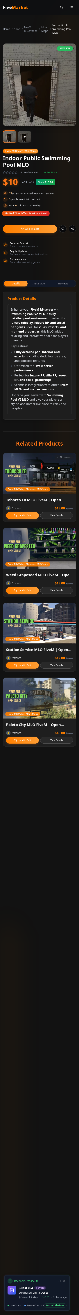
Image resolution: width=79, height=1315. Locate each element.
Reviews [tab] (63, 283)
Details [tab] (16, 283)
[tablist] (39, 283)
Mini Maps (44, 29)
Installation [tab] (39, 283)
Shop (17, 29)
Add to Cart (32, 228)
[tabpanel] (39, 356)
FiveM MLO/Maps (30, 29)
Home (6, 29)
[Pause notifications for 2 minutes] (59, 1281)
